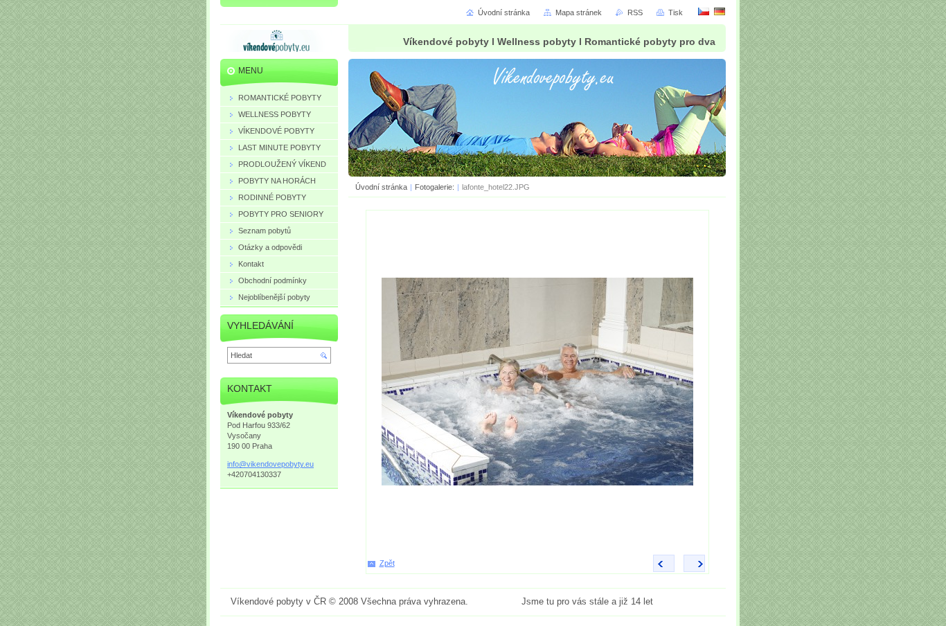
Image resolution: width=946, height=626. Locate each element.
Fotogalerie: (435, 187)
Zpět (387, 563)
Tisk (675, 12)
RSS (635, 12)
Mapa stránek (578, 12)
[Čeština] (703, 11)
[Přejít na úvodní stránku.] (276, 43)
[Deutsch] (719, 11)
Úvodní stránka (381, 187)
